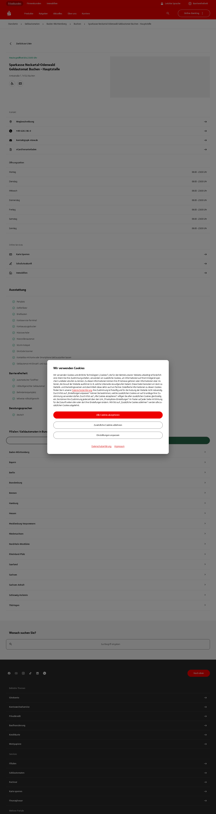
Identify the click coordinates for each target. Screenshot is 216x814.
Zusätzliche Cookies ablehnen (108, 425)
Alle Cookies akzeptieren (108, 415)
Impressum (119, 446)
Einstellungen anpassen (108, 435)
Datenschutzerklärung (82, 390)
